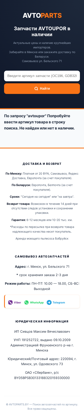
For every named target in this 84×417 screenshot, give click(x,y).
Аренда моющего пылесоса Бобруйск (42, 238)
